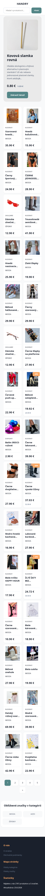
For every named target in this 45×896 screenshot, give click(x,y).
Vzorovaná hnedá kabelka (11, 133)
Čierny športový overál (10, 177)
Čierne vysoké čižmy (32, 488)
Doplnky (9, 439)
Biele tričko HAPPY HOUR (12, 579)
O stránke (7, 851)
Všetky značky (9, 871)
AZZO (33, 814)
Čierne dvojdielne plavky (11, 488)
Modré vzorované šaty (30, 715)
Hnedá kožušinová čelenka (31, 133)
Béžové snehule (9, 671)
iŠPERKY (8, 226)
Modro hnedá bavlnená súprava (12, 535)
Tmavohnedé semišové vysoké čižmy (32, 221)
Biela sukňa (31, 669)
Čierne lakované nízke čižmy (31, 444)
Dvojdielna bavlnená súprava (31, 759)
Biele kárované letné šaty (30, 627)
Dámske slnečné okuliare (9, 221)
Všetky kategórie (10, 867)
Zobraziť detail (17, 95)
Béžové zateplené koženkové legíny (31, 396)
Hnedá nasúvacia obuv (10, 265)
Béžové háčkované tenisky (11, 309)
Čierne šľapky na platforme (32, 352)
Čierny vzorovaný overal (30, 309)
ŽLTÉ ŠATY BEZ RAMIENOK (31, 579)
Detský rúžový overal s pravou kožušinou (12, 715)
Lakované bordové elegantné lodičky (30, 535)
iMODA (8, 138)
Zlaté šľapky (31, 263)
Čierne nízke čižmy (12, 758)
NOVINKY (9, 128)
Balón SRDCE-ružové (12, 444)
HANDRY (22, 3)
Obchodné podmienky (12, 855)
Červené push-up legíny (9, 396)
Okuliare (9, 215)
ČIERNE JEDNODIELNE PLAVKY (32, 177)
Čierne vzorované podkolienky (12, 627)
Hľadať (36, 10)
